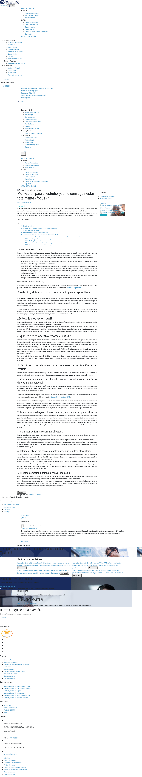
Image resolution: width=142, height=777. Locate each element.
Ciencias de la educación (107, 196)
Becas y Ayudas (12, 47)
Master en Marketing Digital (29, 91)
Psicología (103, 203)
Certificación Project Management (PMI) (33, 95)
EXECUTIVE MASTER (27, 8)
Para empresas (25, 98)
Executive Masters (9, 660)
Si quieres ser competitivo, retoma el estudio (35, 232)
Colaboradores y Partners (15, 52)
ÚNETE (2, 556)
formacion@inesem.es (10, 754)
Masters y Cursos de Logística (13, 691)
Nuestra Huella (12, 54)
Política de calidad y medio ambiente (15, 767)
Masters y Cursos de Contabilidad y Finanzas (17, 688)
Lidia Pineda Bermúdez (24, 202)
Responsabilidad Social (15, 59)
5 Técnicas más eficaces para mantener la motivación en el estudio (41, 235)
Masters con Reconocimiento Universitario (16, 664)
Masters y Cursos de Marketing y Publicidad (17, 695)
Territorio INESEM (9, 710)
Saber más (3, 618)
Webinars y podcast (31, 138)
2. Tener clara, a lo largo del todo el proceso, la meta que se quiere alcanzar (47, 239)
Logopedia (103, 201)
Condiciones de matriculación (13, 763)
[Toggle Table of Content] (18, 224)
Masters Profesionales (32, 15)
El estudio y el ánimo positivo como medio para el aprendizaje (40, 228)
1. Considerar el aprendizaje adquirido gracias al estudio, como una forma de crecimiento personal (53, 237)
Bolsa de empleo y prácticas (16, 63)
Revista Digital (12, 70)
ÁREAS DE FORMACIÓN (28, 36)
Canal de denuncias (9, 772)
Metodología (11, 45)
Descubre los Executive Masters (27, 603)
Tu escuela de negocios (15, 42)
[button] (24, 151)
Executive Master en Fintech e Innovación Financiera (37, 88)
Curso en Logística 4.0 (28, 93)
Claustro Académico (14, 49)
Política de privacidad (10, 760)
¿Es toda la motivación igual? (31, 230)
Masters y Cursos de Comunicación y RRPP (17, 686)
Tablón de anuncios (9, 774)
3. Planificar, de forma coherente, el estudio (38, 241)
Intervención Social (105, 198)
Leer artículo (22, 568)
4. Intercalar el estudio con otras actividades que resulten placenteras (45, 243)
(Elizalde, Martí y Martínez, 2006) (60, 397)
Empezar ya (21, 492)
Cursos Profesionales (31, 25)
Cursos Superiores (30, 27)
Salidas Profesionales (10, 708)
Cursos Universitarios (31, 22)
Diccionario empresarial (15, 75)
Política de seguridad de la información (15, 770)
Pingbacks (26, 518)
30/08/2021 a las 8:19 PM (29, 529)
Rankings (10, 56)
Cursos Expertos (9, 669)
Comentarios (25, 515)
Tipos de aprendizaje (28, 226)
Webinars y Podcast (14, 68)
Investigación (12, 73)
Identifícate (3, 6)
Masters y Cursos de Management (14, 693)
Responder (24, 542)
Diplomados (28, 34)
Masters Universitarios (32, 13)
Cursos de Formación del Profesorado (36, 32)
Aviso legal (7, 758)
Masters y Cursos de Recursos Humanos (16, 698)
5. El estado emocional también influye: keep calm (40, 245)
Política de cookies (9, 765)
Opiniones (28, 147)
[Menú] (17, 2)
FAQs (5, 712)
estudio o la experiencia (74, 288)
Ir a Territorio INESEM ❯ (7, 586)
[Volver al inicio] (27, 106)
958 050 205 (5, 86)
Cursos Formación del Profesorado (14, 671)
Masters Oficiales (30, 18)
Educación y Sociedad (34, 495)
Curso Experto (29, 29)
